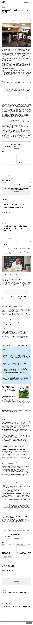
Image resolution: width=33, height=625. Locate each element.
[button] (2, 2)
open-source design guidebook (17, 285)
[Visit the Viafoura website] (29, 186)
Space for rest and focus (25, 441)
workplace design (8, 509)
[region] (16, 184)
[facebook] (13, 20)
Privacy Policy (3, 623)
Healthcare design (7, 512)
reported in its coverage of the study (14, 309)
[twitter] (16, 20)
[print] (30, 20)
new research (25, 275)
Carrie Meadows (9, 538)
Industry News (4, 7)
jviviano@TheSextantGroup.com (11, 138)
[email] (19, 20)
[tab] (4, 182)
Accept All (29, 623)
